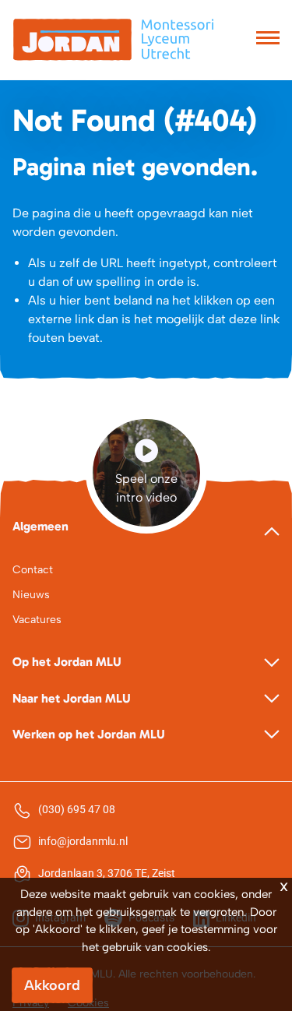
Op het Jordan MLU (66, 661)
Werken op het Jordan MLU (88, 734)
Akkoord (52, 985)
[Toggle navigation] (268, 39)
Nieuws (31, 594)
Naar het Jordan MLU (71, 698)
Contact (32, 569)
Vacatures (37, 619)
